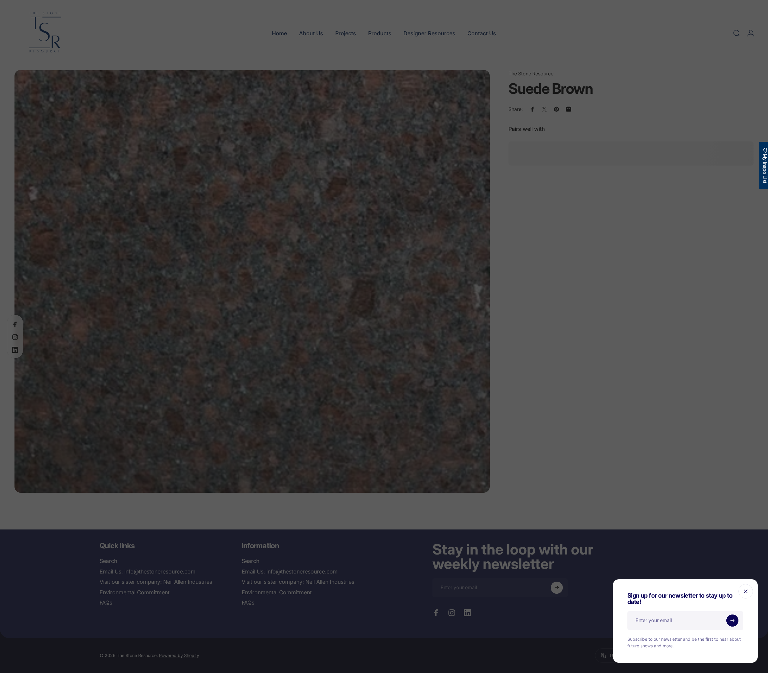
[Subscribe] (732, 621)
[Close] (745, 591)
